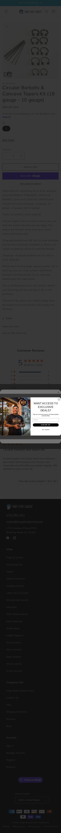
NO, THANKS (46, 429)
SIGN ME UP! (46, 425)
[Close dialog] (59, 399)
